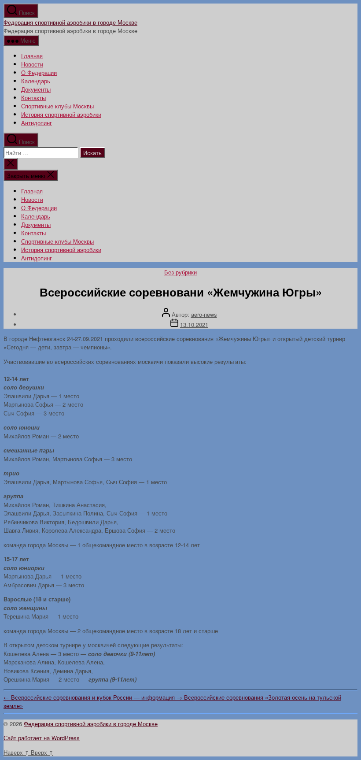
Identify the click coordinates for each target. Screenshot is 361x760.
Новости (32, 64)
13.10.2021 (194, 324)
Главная (32, 56)
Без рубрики (180, 272)
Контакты (33, 97)
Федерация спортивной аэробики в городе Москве (70, 22)
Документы (36, 89)
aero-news (204, 314)
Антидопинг (36, 123)
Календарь (35, 81)
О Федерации (39, 72)
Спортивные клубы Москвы (57, 106)
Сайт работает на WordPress (42, 738)
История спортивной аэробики (61, 114)
